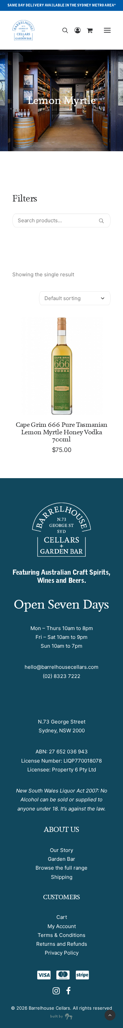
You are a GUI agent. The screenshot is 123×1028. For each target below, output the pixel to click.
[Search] (62, 30)
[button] (107, 30)
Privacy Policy (62, 952)
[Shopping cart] (87, 30)
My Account (61, 926)
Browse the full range (61, 868)
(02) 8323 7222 (61, 676)
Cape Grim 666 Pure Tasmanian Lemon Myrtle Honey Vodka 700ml (61, 431)
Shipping (61, 877)
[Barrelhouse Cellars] (23, 30)
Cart (61, 917)
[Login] (74, 30)
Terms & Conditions (61, 935)
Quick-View (102, 325)
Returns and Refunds (61, 944)
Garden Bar (61, 859)
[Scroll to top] (110, 1014)
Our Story (61, 850)
